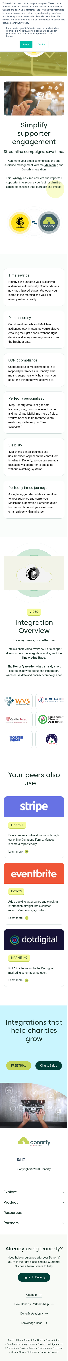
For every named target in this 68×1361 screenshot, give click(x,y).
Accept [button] (26, 44)
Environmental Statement (19, 1354)
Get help (30, 1296)
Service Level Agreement (48, 1346)
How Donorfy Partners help (30, 1305)
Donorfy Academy (25, 666)
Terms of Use (13, 1342)
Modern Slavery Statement (47, 1354)
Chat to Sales (48, 1065)
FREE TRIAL (18, 1065)
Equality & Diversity (33, 1357)
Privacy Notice (51, 1342)
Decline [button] (41, 44)
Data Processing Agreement (20, 1346)
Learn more (15, 851)
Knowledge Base (33, 657)
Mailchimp (51, 165)
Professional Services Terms (33, 1350)
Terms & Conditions (32, 1342)
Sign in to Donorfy (32, 1279)
